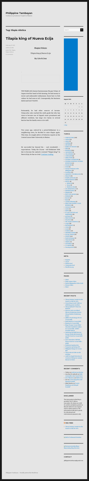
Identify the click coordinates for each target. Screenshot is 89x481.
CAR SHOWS (68, 152)
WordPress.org (69, 267)
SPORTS (67, 236)
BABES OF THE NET (71, 147)
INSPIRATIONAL (69, 190)
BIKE (66, 148)
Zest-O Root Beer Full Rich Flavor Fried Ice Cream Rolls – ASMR (74, 341)
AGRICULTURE (10, 47)
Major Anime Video (70, 281)
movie (67, 209)
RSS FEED (69, 423)
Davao (68, 185)
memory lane (69, 207)
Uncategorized (69, 247)
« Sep (65, 125)
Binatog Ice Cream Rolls (72, 323)
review (67, 227)
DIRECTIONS (69, 157)
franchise (68, 172)
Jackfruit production (77, 372)
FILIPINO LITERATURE (71, 159)
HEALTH (67, 176)
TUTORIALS (68, 243)
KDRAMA (67, 196)
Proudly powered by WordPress (29, 473)
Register (67, 260)
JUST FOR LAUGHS (70, 194)
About (67, 279)
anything (67, 143)
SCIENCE (67, 231)
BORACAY (69, 183)
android (67, 139)
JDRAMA (67, 192)
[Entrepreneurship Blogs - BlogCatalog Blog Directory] (73, 447)
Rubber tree (79, 378)
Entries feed (68, 263)
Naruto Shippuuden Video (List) (74, 283)
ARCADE (67, 145)
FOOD (67, 167)
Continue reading (47, 154)
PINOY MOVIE (69, 218)
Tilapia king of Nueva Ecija (29, 38)
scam (66, 229)
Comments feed (70, 265)
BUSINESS (68, 150)
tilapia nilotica (9, 52)
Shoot (66, 287)
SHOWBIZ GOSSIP (70, 232)
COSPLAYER (68, 156)
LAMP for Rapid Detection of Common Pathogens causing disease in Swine (73, 358)
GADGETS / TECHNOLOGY (72, 174)
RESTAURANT (69, 225)
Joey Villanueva (69, 378)
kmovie (67, 198)
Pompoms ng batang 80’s (72, 347)
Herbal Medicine (70, 179)
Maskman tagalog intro (72, 345)
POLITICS (68, 220)
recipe (67, 223)
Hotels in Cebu (71, 187)
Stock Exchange (69, 238)
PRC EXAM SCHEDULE (71, 221)
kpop (66, 200)
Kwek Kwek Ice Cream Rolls (73, 321)
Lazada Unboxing (70, 201)
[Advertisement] (71, 65)
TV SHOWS (68, 245)
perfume (67, 216)
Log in (67, 261)
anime (67, 141)
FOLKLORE (68, 165)
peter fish (8, 50)
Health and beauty (70, 178)
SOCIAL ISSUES (69, 234)
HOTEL (67, 181)
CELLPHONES (69, 154)
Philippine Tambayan (19, 13)
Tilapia (13, 50)
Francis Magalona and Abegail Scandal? (72, 385)
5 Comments (9, 54)
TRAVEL (67, 242)
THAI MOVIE (69, 240)
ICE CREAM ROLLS (70, 189)
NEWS (67, 210)
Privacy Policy (69, 285)
